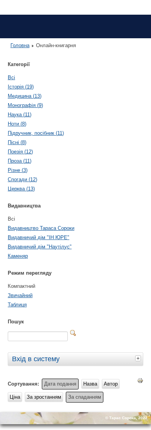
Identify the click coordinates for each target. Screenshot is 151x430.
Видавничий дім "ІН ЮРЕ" (38, 237)
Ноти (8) (17, 124)
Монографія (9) (25, 105)
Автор (111, 384)
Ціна (15, 397)
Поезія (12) (20, 152)
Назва (90, 384)
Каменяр (18, 256)
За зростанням (44, 397)
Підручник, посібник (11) (36, 133)
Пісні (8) (17, 142)
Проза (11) (19, 161)
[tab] (139, 358)
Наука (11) (19, 114)
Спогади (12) (22, 179)
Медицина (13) (24, 96)
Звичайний (20, 295)
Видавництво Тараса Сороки (41, 228)
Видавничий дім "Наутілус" (40, 247)
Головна (19, 45)
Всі (11, 77)
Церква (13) (21, 189)
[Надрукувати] (140, 382)
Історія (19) (21, 87)
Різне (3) (17, 170)
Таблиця (17, 305)
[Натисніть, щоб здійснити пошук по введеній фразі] (73, 333)
